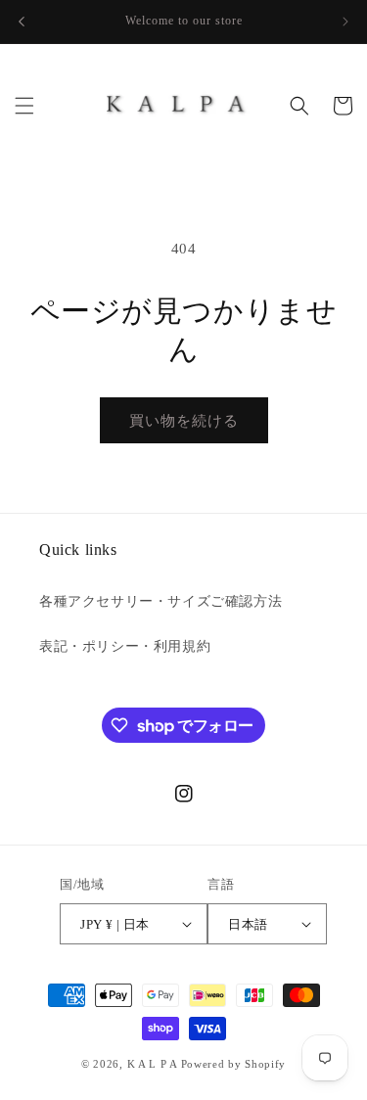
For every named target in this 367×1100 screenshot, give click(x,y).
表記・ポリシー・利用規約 (124, 646)
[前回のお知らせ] (21, 21)
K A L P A (154, 1064)
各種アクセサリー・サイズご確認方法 (160, 601)
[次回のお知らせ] (345, 21)
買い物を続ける (184, 421)
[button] (24, 105)
